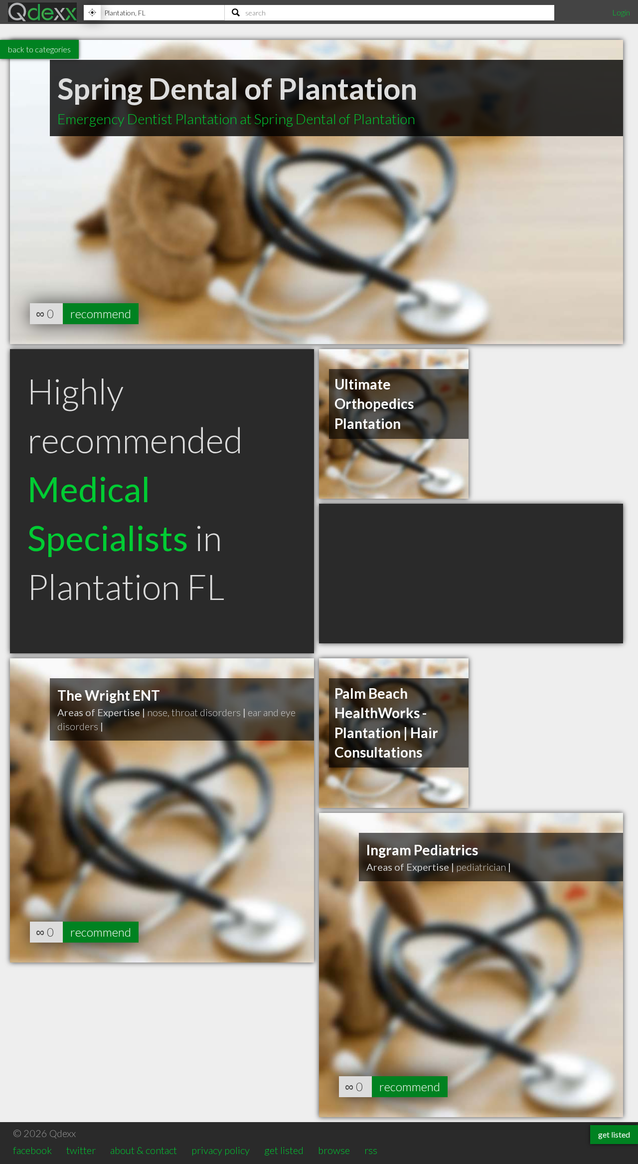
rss (370, 1150)
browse (334, 1150)
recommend (100, 313)
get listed (284, 1150)
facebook (32, 1150)
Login (621, 12)
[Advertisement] (471, 573)
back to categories (39, 49)
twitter (81, 1150)
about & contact (143, 1150)
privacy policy (220, 1150)
